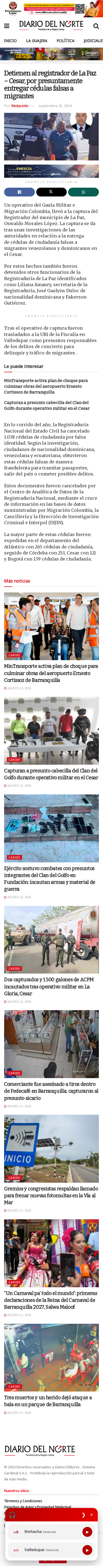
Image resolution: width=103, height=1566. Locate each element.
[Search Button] (96, 25)
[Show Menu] (6, 25)
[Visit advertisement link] (51, 8)
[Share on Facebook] (19, 192)
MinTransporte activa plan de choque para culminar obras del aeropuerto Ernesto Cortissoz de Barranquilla (46, 386)
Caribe (14, 655)
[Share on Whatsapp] (83, 192)
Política (65, 40)
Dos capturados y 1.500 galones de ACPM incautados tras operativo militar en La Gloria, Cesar (48, 986)
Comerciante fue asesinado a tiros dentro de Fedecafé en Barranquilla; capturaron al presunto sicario (51, 1091)
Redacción (20, 105)
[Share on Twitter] (51, 192)
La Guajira (36, 40)
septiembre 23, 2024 (55, 105)
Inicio (10, 40)
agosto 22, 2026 (19, 688)
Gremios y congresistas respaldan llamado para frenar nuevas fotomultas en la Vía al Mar (51, 1196)
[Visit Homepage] (51, 25)
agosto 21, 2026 (19, 1106)
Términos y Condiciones (23, 1501)
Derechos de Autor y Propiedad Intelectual (37, 1507)
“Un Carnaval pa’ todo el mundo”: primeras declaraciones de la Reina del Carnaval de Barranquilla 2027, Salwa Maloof (50, 1300)
